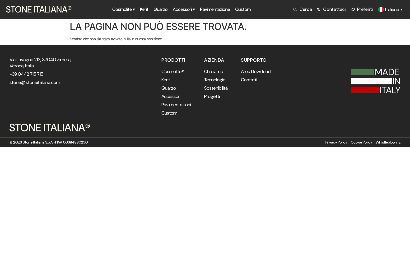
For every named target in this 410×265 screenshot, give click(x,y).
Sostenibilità (216, 88)
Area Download (255, 71)
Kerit (144, 9)
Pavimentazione (215, 9)
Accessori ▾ (184, 9)
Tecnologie (214, 80)
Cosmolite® (172, 71)
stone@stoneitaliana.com (34, 82)
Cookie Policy (361, 142)
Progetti (212, 96)
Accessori (170, 96)
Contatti (249, 80)
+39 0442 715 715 (26, 74)
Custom (243, 9)
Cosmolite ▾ (123, 9)
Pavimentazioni (176, 105)
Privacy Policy (336, 142)
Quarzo (161, 9)
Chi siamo (213, 71)
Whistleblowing (388, 142)
